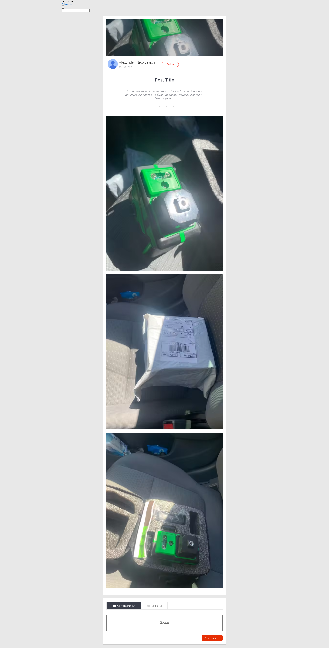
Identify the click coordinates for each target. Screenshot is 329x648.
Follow (170, 64)
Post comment (212, 638)
